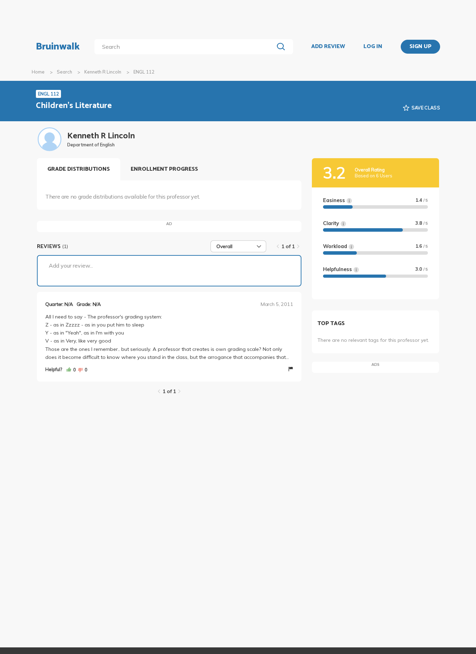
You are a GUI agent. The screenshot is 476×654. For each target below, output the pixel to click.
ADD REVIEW (328, 46)
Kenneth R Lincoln (102, 72)
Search (64, 72)
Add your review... (71, 265)
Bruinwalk (58, 46)
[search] (185, 46)
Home (38, 72)
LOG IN (372, 46)
